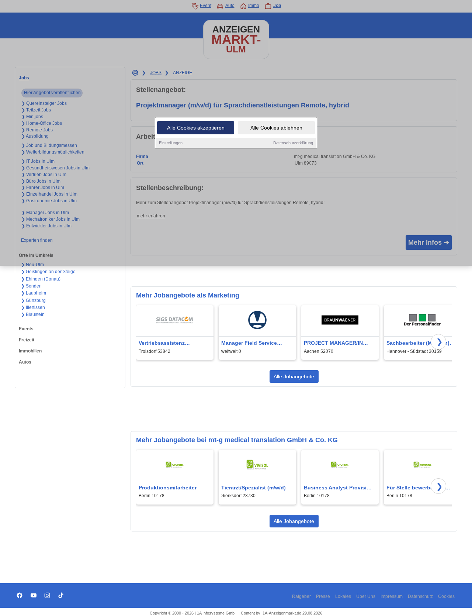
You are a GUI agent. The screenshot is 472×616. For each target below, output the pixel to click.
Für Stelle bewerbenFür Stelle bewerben (415, 488)
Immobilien (30, 351)
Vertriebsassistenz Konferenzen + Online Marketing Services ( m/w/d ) (174, 343)
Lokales (343, 596)
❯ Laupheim (33, 293)
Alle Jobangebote (294, 376)
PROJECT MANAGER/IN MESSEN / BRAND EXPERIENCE (333, 343)
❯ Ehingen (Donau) (40, 279)
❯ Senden (31, 286)
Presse (323, 596)
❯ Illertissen (33, 307)
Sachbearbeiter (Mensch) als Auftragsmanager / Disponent (418, 343)
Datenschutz (420, 596)
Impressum (392, 596)
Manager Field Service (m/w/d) (249, 343)
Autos (25, 362)
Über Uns (365, 596)
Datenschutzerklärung (293, 143)
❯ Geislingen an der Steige (48, 271)
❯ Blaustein (33, 314)
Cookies (446, 596)
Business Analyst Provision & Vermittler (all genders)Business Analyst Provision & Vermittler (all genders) (338, 488)
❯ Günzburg (33, 300)
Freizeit (26, 340)
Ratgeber (301, 596)
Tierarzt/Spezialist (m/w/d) (253, 488)
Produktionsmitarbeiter (168, 488)
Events (26, 328)
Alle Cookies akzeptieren (196, 128)
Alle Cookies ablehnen (276, 128)
